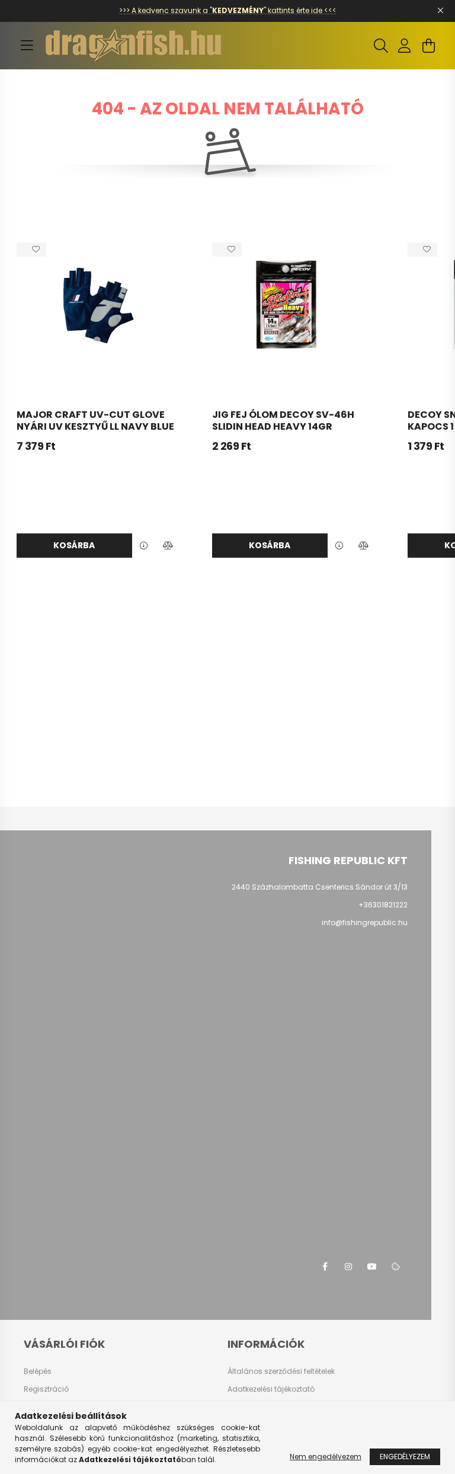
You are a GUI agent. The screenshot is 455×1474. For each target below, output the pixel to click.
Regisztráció (46, 1389)
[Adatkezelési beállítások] (396, 1266)
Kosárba (74, 545)
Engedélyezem (405, 1456)
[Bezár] (440, 11)
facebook (325, 1266)
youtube (372, 1266)
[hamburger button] (27, 45)
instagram (348, 1266)
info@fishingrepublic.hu (365, 922)
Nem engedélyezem (325, 1456)
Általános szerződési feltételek (281, 1371)
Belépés (38, 1371)
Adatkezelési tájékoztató (271, 1389)
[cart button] (428, 45)
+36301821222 (383, 905)
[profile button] (404, 45)
